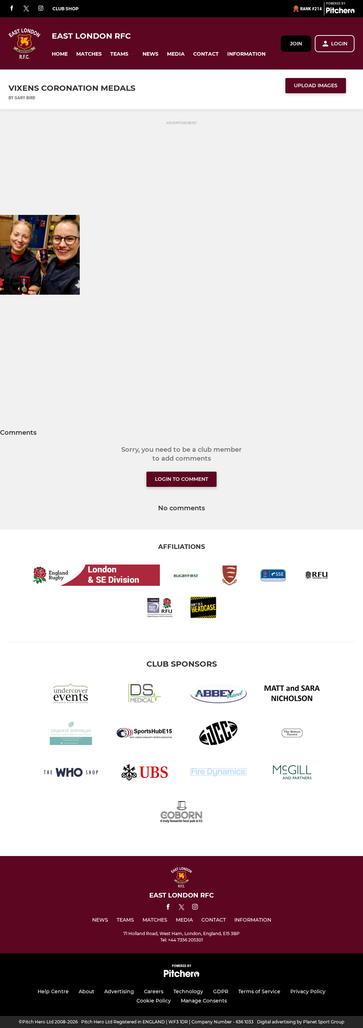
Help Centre (53, 991)
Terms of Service (259, 991)
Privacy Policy (307, 991)
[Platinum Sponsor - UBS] (144, 773)
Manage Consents (204, 1001)
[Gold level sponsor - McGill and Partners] (292, 773)
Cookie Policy (153, 1001)
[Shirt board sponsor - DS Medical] (144, 695)
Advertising (119, 991)
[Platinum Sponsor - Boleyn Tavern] (292, 734)
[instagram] (41, 8)
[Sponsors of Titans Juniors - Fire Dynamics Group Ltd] (218, 773)
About (86, 991)
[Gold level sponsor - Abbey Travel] (218, 695)
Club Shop (65, 8)
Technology (188, 991)
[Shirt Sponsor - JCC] (218, 734)
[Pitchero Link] (340, 11)
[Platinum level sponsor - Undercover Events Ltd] (71, 695)
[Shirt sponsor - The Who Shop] (71, 773)
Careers (153, 991)
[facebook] (12, 8)
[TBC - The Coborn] (181, 813)
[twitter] (26, 9)
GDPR (220, 991)
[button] (60, 54)
